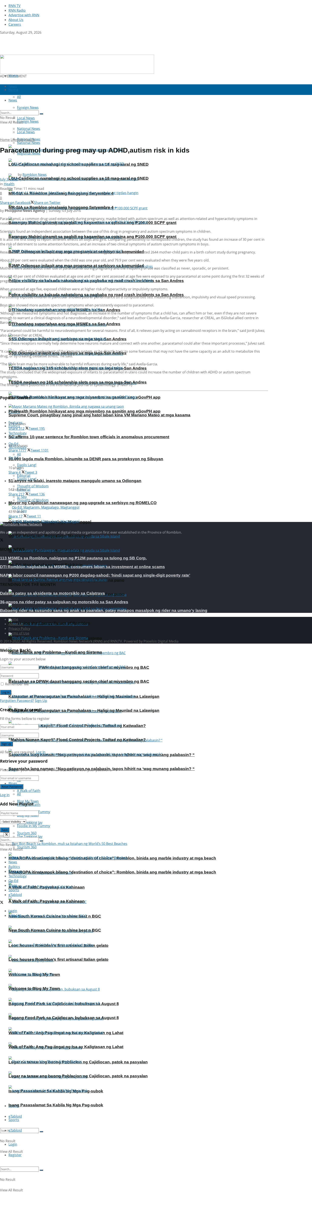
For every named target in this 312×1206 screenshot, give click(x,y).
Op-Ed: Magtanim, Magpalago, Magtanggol (49, 536)
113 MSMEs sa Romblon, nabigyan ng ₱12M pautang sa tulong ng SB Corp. (73, 558)
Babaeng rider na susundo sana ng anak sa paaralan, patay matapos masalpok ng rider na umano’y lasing (103, 610)
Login (12, 1144)
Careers (14, 24)
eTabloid (15, 1130)
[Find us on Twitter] (1, 37)
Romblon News (34, 174)
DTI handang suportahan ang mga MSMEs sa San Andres (64, 324)
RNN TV (14, 5)
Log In (40, 752)
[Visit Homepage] (27, 52)
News (12, 862)
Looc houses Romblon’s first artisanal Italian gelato (58, 959)
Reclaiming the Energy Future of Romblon (49, 623)
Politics (14, 866)
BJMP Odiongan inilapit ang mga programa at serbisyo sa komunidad (76, 265)
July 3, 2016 (9, 179)
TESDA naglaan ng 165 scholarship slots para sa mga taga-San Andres (77, 382)
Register (15, 1155)
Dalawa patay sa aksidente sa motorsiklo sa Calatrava (52, 593)
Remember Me (17, 684)
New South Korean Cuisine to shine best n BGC (54, 930)
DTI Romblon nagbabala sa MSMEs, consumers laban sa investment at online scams (82, 567)
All (19, 454)
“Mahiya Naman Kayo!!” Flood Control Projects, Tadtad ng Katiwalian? (77, 739)
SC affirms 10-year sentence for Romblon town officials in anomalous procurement (88, 437)
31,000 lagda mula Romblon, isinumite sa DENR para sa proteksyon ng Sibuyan (85, 459)
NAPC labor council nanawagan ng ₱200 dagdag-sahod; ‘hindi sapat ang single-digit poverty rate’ (95, 575)
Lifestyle (17, 139)
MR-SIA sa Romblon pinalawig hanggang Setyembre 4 (61, 207)
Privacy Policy (19, 628)
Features (15, 871)
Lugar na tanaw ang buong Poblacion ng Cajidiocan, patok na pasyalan (78, 1076)
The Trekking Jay (29, 836)
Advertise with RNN (23, 15)
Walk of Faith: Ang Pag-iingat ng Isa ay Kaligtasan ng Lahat (65, 1047)
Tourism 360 (27, 847)
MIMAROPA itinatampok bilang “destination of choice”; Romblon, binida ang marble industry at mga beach (112, 872)
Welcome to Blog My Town (34, 988)
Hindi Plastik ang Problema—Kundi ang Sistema (55, 652)
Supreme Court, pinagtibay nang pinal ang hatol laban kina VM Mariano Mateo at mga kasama (99, 415)
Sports (13, 1119)
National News (28, 142)
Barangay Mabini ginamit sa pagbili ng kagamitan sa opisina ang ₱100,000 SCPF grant (92, 236)
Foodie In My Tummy (33, 825)
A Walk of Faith (28, 790)
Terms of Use (18, 633)
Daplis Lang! (26, 465)
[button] (77, 64)
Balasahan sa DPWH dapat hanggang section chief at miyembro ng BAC (78, 681)
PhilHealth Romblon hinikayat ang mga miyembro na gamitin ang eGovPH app (84, 411)
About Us (15, 19)
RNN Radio (17, 10)
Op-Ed (13, 880)
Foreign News (28, 121)
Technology (17, 876)
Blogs (12, 783)
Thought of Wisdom (33, 486)
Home (13, 75)
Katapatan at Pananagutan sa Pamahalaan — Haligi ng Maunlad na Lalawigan (83, 710)
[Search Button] (41, 1131)
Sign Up (41, 700)
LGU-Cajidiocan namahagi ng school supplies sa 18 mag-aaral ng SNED (78, 178)
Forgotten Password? (17, 700)
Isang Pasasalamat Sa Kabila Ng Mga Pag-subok (55, 1105)
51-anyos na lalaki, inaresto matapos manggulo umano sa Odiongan (74, 481)
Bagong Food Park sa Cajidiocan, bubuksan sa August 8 (63, 1017)
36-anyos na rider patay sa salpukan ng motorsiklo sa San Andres (64, 602)
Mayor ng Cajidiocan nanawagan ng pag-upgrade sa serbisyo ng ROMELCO (82, 503)
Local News (26, 132)
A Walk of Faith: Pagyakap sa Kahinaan (46, 901)
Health (29, 139)
